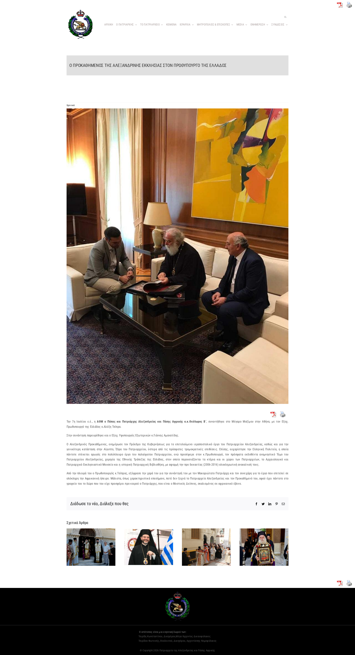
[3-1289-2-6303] (177, 256)
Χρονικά (71, 105)
